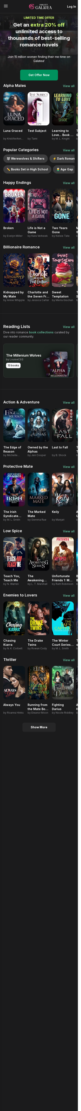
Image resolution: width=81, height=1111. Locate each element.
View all (69, 86)
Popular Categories (21, 150)
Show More (39, 727)
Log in (71, 6)
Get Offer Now (39, 75)
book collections (41, 332)
